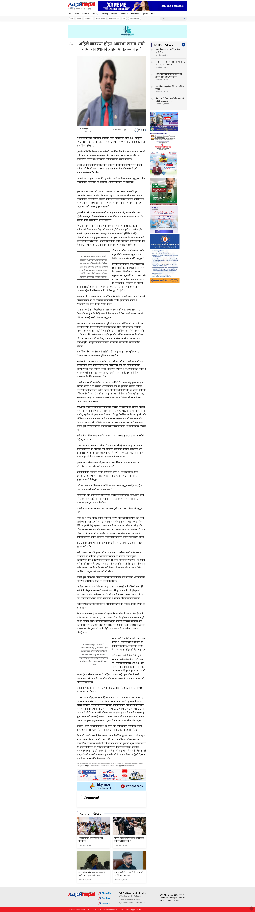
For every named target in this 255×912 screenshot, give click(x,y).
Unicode (105, 903)
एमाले (72, 18)
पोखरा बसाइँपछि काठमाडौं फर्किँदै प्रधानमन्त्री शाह (128, 874)
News (77, 14)
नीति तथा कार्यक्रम (100, 18)
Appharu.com (136, 910)
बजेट (124, 18)
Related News (90, 813)
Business (85, 14)
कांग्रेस (79, 18)
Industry (104, 14)
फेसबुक (87, 766)
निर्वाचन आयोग (88, 18)
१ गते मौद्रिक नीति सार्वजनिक (90, 839)
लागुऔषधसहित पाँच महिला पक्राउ (169, 88)
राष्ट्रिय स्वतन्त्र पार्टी (134, 18)
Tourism (114, 14)
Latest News (163, 44)
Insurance (124, 14)
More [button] (153, 14)
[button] (252, 909)
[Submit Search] (185, 19)
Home (70, 14)
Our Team (106, 898)
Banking (95, 14)
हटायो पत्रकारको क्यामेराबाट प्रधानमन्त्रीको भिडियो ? (129, 839)
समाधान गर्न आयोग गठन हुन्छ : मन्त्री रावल (91, 874)
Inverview (135, 14)
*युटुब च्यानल (122, 766)
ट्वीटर (92, 766)
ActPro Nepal (83, 128)
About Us (106, 893)
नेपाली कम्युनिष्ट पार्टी (114, 18)
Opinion (145, 14)
